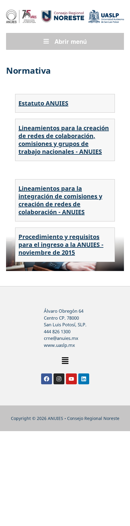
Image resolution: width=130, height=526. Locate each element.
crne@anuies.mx (61, 338)
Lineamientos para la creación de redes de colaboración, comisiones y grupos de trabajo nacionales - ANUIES (63, 140)
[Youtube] (71, 378)
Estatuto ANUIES (43, 103)
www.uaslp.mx (59, 345)
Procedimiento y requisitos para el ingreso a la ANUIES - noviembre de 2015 (60, 245)
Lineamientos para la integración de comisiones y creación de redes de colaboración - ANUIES (60, 200)
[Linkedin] (83, 378)
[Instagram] (59, 378)
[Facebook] (46, 378)
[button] (65, 360)
